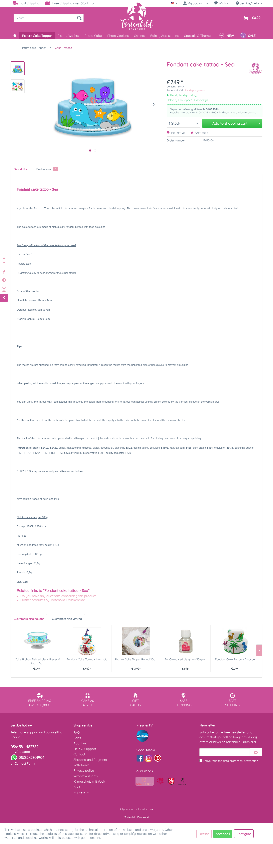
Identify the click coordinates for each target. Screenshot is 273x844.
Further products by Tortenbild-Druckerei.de (52, 600)
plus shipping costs (194, 90)
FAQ (77, 732)
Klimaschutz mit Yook (89, 781)
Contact (79, 754)
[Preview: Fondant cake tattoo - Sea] (18, 68)
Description (21, 169)
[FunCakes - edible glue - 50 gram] (186, 641)
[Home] (15, 35)
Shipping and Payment (90, 760)
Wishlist (224, 3)
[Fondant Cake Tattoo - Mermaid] (87, 641)
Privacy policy (84, 770)
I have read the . (231, 761)
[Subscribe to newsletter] (256, 752)
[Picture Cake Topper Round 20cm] (136, 641)
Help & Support (85, 749)
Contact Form (25, 763)
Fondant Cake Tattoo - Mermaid (87, 659)
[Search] (79, 18)
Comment (201, 132)
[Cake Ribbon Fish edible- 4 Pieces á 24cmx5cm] (37, 641)
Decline (204, 834)
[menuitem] (195, 3)
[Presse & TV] (166, 736)
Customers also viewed (67, 619)
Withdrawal (82, 765)
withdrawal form (86, 776)
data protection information (240, 761)
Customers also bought (29, 619)
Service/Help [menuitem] (249, 3)
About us (80, 743)
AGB (77, 787)
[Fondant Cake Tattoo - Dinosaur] (235, 641)
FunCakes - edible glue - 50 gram (185, 659)
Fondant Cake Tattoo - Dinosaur (235, 659)
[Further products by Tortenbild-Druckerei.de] (255, 68)
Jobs (77, 738)
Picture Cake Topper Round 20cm (136, 659)
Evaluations (46, 169)
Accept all (223, 834)
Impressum (82, 792)
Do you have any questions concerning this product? (58, 596)
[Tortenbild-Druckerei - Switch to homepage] (136, 16)
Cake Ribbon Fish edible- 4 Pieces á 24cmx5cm (37, 661)
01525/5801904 (31, 757)
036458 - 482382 (25, 746)
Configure (244, 834)
